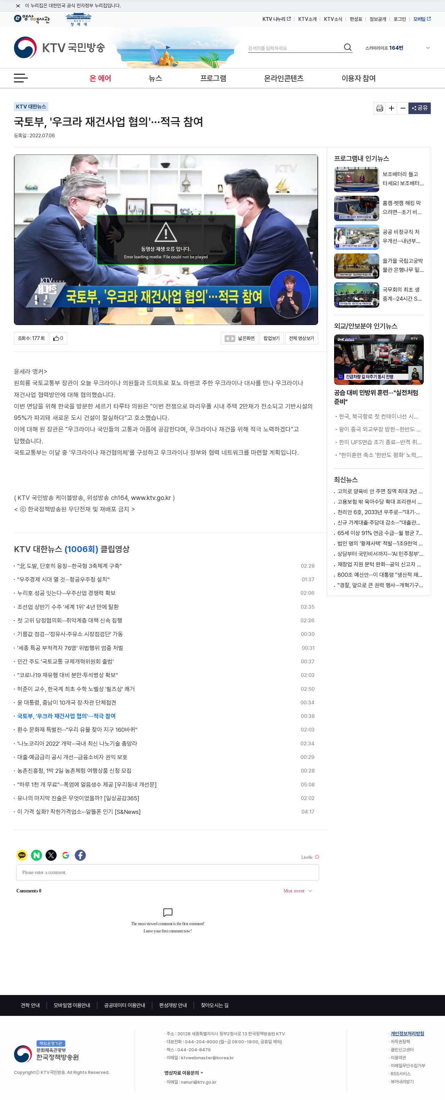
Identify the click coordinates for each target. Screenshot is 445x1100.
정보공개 (378, 19)
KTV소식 (333, 19)
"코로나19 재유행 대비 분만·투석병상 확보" (67, 675)
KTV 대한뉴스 (31, 107)
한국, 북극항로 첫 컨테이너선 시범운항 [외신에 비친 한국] (380, 416)
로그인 (400, 19)
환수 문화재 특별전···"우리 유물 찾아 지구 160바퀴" (77, 729)
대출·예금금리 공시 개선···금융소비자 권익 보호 (72, 757)
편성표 (356, 19)
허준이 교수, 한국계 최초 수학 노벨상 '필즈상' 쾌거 (76, 689)
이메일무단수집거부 (408, 1065)
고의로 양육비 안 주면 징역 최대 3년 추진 (381, 491)
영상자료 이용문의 (181, 1073)
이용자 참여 (359, 78)
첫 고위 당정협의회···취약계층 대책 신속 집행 (69, 620)
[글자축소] (402, 108)
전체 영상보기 (301, 338)
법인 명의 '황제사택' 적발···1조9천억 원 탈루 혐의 (381, 543)
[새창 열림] (380, 108)
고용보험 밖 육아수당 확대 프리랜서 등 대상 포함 (381, 502)
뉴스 (155, 78)
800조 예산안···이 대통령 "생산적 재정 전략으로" (381, 575)
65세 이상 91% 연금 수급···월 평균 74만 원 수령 (381, 533)
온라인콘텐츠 (283, 78)
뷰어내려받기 (402, 1081)
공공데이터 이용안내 (124, 1005)
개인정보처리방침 (407, 1033)
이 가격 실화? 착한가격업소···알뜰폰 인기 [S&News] (79, 811)
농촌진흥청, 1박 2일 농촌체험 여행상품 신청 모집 (74, 770)
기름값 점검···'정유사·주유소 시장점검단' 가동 (70, 634)
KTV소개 (307, 19)
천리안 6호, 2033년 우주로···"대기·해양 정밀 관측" (381, 512)
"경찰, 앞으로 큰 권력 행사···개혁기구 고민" (381, 585)
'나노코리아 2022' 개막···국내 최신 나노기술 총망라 (77, 743)
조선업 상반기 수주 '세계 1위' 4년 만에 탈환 (68, 607)
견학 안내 (30, 1005)
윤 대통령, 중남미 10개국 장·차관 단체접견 (66, 702)
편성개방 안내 (173, 1005)
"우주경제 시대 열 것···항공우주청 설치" (63, 579)
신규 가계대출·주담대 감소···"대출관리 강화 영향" (381, 522)
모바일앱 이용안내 (72, 1005)
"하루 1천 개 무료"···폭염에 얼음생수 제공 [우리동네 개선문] (87, 784)
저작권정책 (400, 1041)
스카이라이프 (384, 48)
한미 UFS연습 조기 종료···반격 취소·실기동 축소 (380, 442)
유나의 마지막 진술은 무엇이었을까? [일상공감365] (78, 798)
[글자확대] (391, 108)
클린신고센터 (402, 1049)
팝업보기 (272, 338)
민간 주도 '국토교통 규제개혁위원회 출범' (65, 661)
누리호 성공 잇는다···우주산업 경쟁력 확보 (66, 593)
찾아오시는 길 (215, 1005)
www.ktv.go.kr (151, 497)
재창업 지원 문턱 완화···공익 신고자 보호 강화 (381, 564)
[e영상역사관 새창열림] (32, 18)
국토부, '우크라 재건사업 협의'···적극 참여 (66, 716)
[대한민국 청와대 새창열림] (78, 16)
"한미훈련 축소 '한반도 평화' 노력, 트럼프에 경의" (380, 455)
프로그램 (213, 78)
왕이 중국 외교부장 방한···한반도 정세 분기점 (380, 429)
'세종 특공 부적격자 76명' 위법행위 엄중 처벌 (70, 648)
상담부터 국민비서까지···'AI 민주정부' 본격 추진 (381, 554)
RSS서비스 (401, 1073)
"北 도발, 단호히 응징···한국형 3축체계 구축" (69, 566)
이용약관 (398, 1057)
